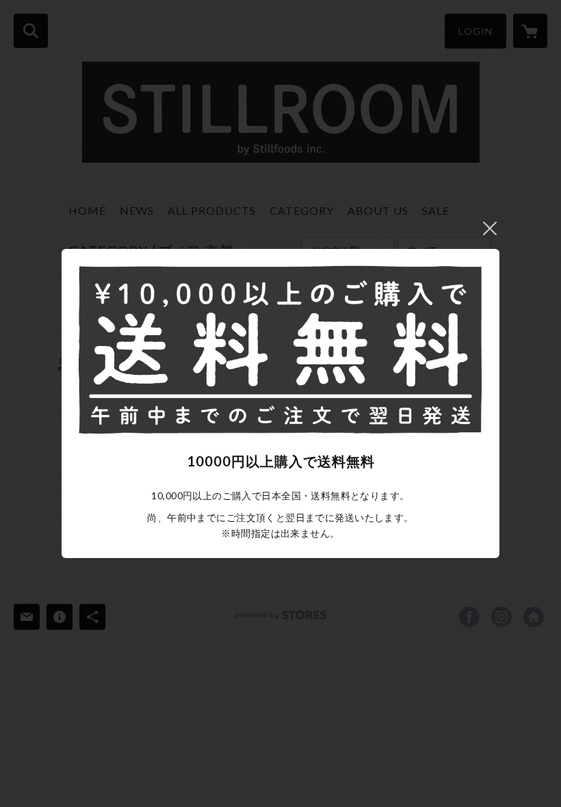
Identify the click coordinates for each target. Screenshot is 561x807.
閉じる (490, 228)
